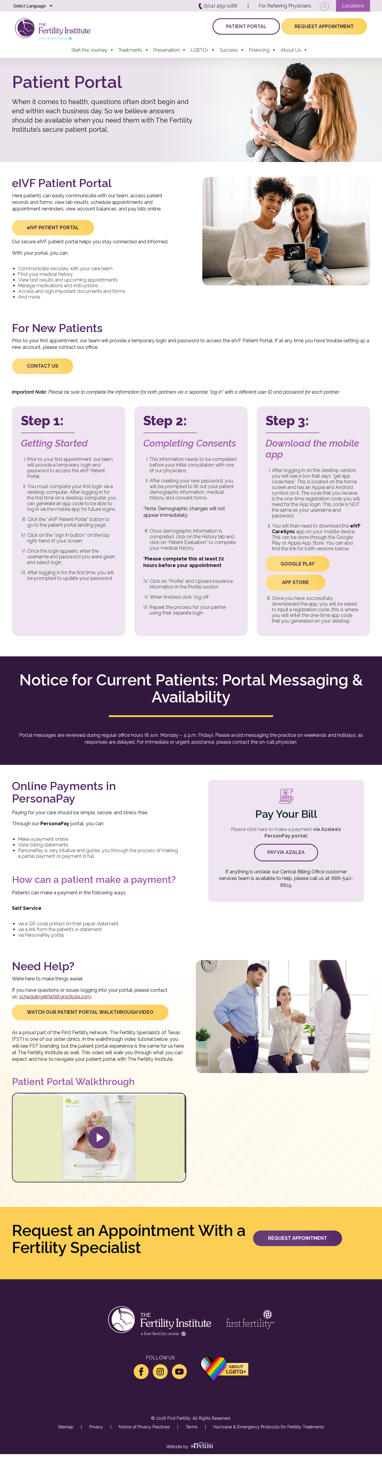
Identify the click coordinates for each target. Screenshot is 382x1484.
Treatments (130, 50)
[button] (53, 228)
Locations (353, 6)
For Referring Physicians (285, 6)
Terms (192, 1427)
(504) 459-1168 (219, 6)
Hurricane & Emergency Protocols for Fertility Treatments (268, 1427)
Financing (259, 50)
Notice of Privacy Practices (144, 1427)
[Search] (324, 6)
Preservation (166, 50)
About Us (291, 50)
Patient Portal (246, 26)
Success (229, 50)
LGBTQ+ (200, 50)
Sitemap (65, 1427)
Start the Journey (89, 50)
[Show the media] (99, 1137)
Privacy (96, 1427)
